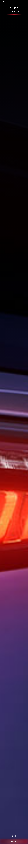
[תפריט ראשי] (25, 2)
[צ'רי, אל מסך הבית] (4, 2)
